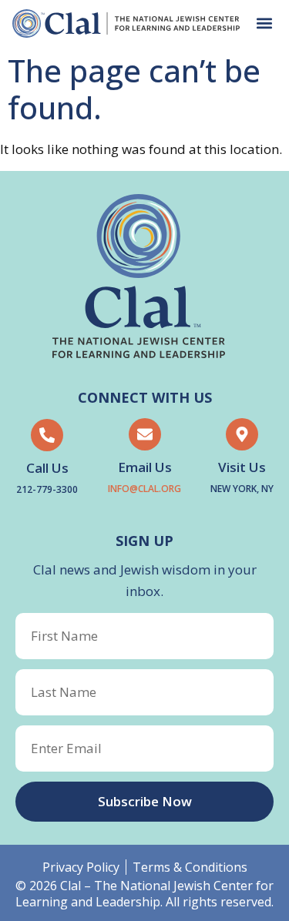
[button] (264, 23)
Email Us (145, 467)
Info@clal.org (144, 488)
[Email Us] (145, 434)
